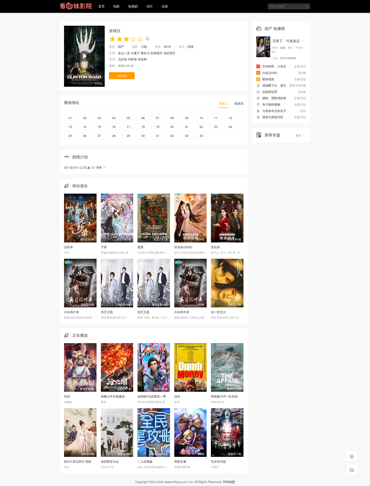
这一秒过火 (218, 312)
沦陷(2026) (267, 72)
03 (99, 118)
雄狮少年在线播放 (113, 396)
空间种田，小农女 (271, 66)
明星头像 (180, 461)
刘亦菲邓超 (218, 461)
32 (172, 135)
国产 (121, 46)
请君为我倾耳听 (270, 117)
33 (186, 135)
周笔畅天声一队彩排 (224, 396)
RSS (226, 482)
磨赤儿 (145, 53)
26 (85, 135)
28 (114, 135)
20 (172, 126)
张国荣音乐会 (110, 461)
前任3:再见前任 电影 (77, 461)
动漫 (164, 6)
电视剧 (133, 6)
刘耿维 (132, 59)
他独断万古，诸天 (271, 85)
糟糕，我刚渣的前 (271, 98)
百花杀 (215, 247)
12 (230, 118)
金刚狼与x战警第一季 (151, 396)
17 (128, 126)
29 (128, 135)
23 (216, 126)
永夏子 (135, 53)
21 (186, 126)
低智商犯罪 (267, 92)
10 (201, 118)
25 (70, 135)
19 (157, 126)
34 (201, 135)
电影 (116, 6)
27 (99, 135)
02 (85, 118)
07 (157, 118)
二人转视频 (144, 461)
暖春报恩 (265, 79)
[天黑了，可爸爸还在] (263, 46)
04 (114, 118)
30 (143, 135)
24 (230, 126)
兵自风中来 (71, 312)
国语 (191, 46)
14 (85, 126)
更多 (299, 135)
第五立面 (107, 312)
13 (70, 126)
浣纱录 (68, 247)
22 (201, 126)
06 (143, 118)
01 (70, 118)
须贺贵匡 (169, 53)
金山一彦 (124, 53)
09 (186, 118)
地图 (232, 482)
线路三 (223, 103)
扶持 (67, 396)
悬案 (140, 247)
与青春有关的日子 (271, 111)
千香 (104, 247)
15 (99, 126)
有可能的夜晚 (268, 104)
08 (172, 118)
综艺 (149, 6)
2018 (167, 46)
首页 (101, 6)
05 (128, 118)
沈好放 (122, 59)
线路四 (238, 103)
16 (114, 126)
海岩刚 (142, 59)
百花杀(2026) (183, 247)
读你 (177, 396)
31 (157, 135)
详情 (99, 167)
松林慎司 (157, 53)
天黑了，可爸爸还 (286, 40)
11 (216, 118)
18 (143, 126)
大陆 (144, 46)
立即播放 (122, 76)
